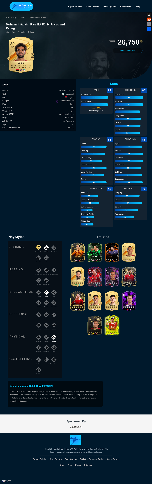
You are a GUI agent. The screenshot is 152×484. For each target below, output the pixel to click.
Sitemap (88, 465)
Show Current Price (127, 51)
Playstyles (22, 32)
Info (7, 32)
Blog (138, 7)
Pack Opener (109, 7)
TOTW (83, 459)
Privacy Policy (74, 465)
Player (15, 17)
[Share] (149, 29)
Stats (13, 32)
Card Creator (92, 7)
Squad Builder (75, 7)
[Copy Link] (149, 24)
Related (31, 32)
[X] (149, 14)
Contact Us (125, 7)
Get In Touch (113, 459)
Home (8, 17)
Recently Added (96, 459)
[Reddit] (149, 19)
